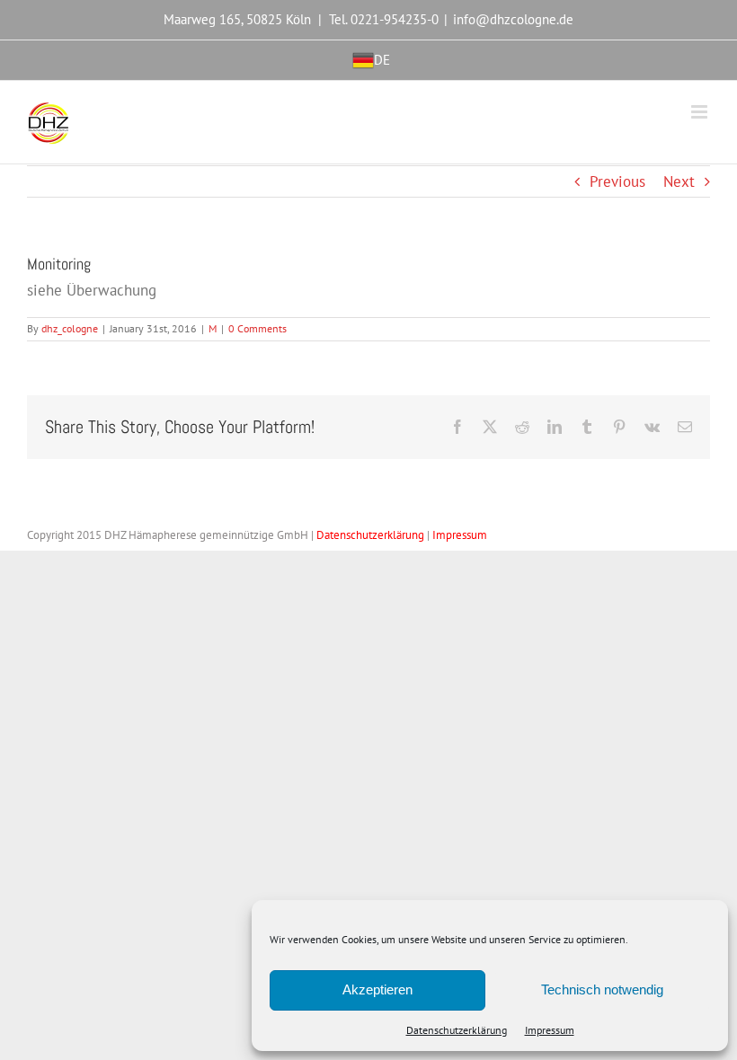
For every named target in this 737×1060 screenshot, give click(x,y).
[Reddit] (522, 427)
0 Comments (257, 328)
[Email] (685, 427)
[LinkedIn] (554, 427)
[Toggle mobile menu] (700, 111)
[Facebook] (457, 427)
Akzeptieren (377, 989)
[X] (490, 427)
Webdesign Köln (529, 535)
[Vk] (652, 427)
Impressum (549, 1030)
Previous (617, 181)
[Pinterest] (619, 427)
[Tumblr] (587, 427)
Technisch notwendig (602, 989)
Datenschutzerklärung (456, 1030)
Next (679, 181)
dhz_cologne (69, 328)
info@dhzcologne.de (513, 19)
